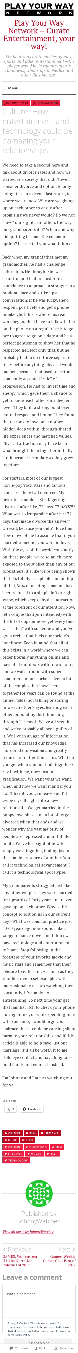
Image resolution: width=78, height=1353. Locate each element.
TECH (29, 1140)
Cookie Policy (22, 1334)
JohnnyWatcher (45, 103)
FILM (32, 1133)
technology (18, 1160)
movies (36, 1154)
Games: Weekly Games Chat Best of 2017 (59, 1256)
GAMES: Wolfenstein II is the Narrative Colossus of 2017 (19, 1256)
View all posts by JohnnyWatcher (28, 1231)
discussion (38, 1147)
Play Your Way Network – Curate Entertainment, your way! (39, 34)
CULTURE (14, 1133)
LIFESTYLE (51, 1133)
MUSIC (12, 1140)
